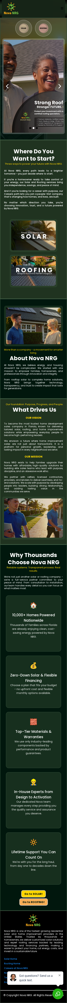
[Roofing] (43, 28)
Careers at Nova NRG (16, 968)
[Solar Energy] (23, 28)
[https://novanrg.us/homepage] (11, 8)
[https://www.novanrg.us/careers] (33, 86)
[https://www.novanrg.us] (33, 920)
